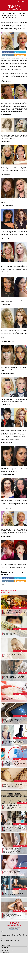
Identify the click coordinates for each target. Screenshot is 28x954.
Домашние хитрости (7, 950)
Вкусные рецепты (6, 945)
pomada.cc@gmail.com (14, 929)
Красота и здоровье (7, 942)
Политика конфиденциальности (10, 940)
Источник (2, 584)
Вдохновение (5, 952)
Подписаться (22, 1)
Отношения (5, 947)
